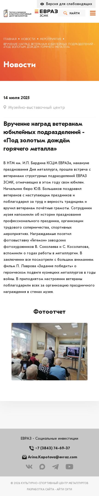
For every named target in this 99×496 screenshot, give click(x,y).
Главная (10, 39)
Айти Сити (64, 489)
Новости (28, 39)
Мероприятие (50, 39)
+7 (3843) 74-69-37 (52, 448)
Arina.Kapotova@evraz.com (52, 457)
